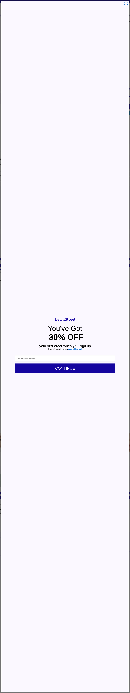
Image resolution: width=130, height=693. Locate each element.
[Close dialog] (126, 3)
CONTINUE (65, 368)
